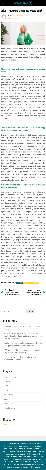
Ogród (6, 399)
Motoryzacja (8, 395)
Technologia (8, 404)
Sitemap (6, 424)
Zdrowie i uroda (9, 408)
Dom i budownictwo (11, 377)
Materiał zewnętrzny (31, 283)
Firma (6, 386)
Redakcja (15, 18)
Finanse (19, 283)
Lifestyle (7, 390)
